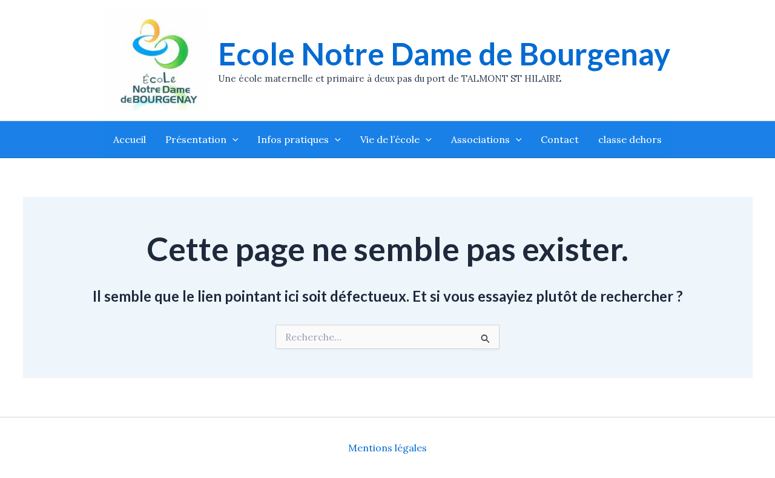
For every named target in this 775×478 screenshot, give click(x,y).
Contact (560, 139)
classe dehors (630, 139)
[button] (232, 139)
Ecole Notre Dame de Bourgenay (444, 53)
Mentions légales (387, 448)
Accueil (129, 139)
